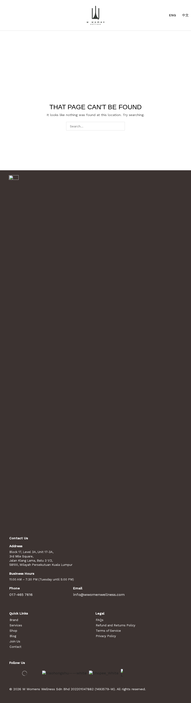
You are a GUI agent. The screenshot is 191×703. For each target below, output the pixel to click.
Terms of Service (108, 630)
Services (16, 625)
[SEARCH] (120, 126)
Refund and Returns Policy (115, 625)
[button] (4, 15)
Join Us (15, 641)
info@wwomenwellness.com (99, 594)
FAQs (99, 620)
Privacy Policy (106, 636)
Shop (13, 630)
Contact (15, 646)
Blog (13, 636)
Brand (14, 620)
